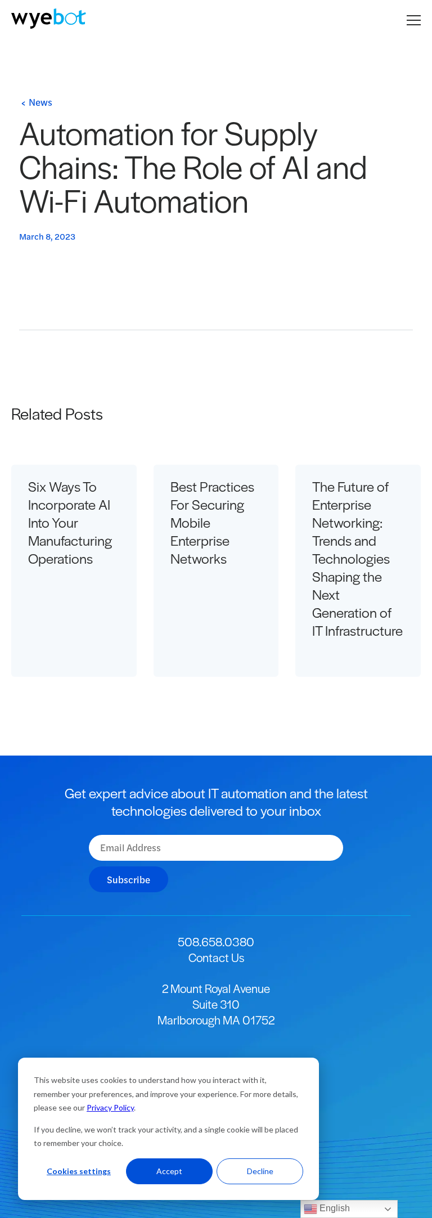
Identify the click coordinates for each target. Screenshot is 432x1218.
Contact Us (216, 957)
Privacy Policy (110, 1107)
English (333, 1208)
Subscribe (128, 879)
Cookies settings (79, 1171)
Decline (260, 1171)
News (40, 102)
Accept (169, 1171)
